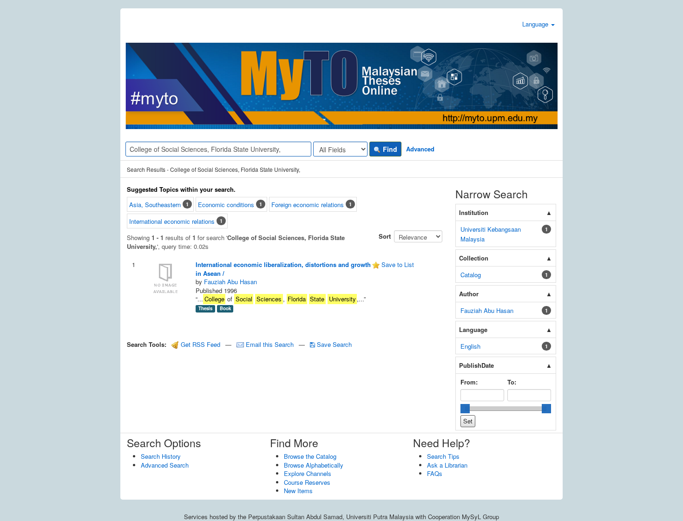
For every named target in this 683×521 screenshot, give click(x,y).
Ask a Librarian (447, 465)
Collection (473, 258)
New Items (298, 490)
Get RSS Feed (199, 344)
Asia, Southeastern (155, 204)
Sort (385, 236)
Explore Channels (307, 473)
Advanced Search (165, 465)
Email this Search (270, 344)
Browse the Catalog (310, 456)
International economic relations (172, 221)
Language (536, 24)
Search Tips (443, 456)
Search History (161, 456)
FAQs (434, 473)
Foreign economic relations (307, 204)
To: (511, 382)
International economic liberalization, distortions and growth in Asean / (283, 269)
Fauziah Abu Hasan (230, 281)
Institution (473, 212)
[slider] (465, 408)
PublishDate (476, 365)
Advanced (420, 148)
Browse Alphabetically (313, 465)
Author (469, 293)
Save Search (333, 344)
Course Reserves (307, 482)
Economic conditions (226, 204)
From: (469, 382)
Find (389, 149)
